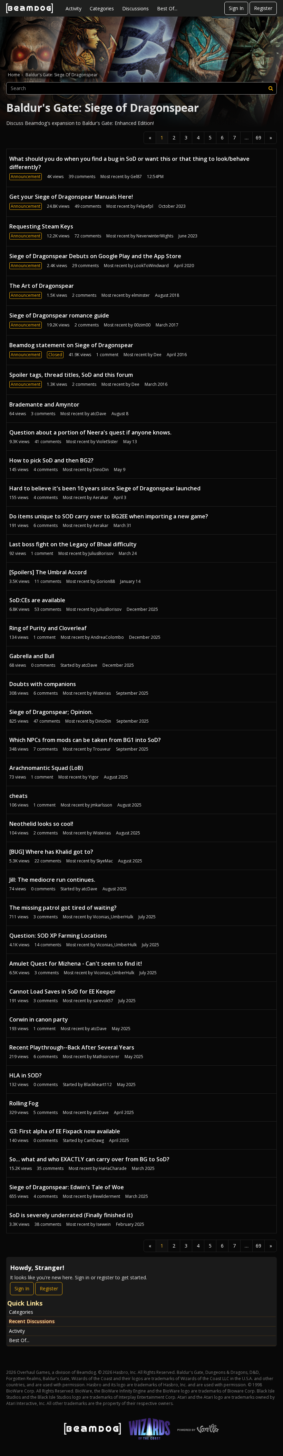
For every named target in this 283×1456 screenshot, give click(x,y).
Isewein (103, 1224)
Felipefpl (144, 206)
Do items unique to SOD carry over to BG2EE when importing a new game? (108, 516)
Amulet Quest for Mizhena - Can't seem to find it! (75, 963)
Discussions (135, 8)
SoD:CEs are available (37, 600)
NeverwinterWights (154, 236)
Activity (73, 8)
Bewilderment (106, 1196)
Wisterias (102, 693)
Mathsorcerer (106, 1056)
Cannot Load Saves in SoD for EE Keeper (62, 991)
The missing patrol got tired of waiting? (63, 907)
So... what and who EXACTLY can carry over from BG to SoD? (89, 1159)
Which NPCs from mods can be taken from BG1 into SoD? (85, 740)
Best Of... (167, 8)
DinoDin (101, 469)
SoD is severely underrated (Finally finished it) (71, 1215)
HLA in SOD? (25, 1075)
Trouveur (102, 749)
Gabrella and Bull (31, 656)
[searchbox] (141, 88)
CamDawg (94, 1140)
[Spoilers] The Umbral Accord (48, 572)
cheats (18, 796)
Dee (158, 355)
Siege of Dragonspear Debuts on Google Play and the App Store (95, 256)
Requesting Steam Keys (41, 226)
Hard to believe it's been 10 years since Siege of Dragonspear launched (105, 488)
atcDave (98, 414)
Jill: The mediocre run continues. (52, 879)
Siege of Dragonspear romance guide (59, 315)
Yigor (93, 777)
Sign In (236, 8)
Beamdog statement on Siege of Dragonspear (71, 345)
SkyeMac (104, 861)
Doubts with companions (42, 684)
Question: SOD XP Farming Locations (58, 935)
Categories (102, 8)
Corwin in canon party (38, 1019)
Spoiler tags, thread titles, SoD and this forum (71, 375)
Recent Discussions (32, 1321)
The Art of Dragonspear (41, 286)
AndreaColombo (107, 637)
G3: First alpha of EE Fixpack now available (64, 1131)
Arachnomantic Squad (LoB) (46, 768)
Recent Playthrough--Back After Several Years (71, 1047)
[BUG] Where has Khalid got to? (51, 852)
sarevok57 (103, 1001)
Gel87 (136, 176)
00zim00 (142, 325)
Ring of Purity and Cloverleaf (48, 628)
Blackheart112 (98, 1084)
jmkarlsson (101, 805)
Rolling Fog (23, 1103)
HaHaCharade (113, 1168)
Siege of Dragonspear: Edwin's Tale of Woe (66, 1187)
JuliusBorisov (101, 553)
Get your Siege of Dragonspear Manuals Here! (71, 197)
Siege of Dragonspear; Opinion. (51, 712)
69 (258, 137)
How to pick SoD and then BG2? (51, 460)
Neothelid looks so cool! (41, 824)
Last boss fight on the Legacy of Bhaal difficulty (73, 544)
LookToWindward (151, 265)
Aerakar (100, 497)
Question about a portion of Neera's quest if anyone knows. (90, 432)
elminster (140, 295)
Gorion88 (105, 581)
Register (263, 8)
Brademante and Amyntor (44, 404)
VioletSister (107, 441)
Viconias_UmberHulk (113, 917)
